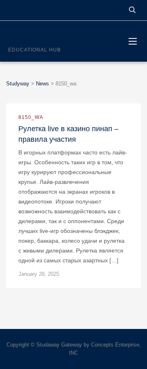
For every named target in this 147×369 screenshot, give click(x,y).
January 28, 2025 (38, 274)
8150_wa (30, 117)
